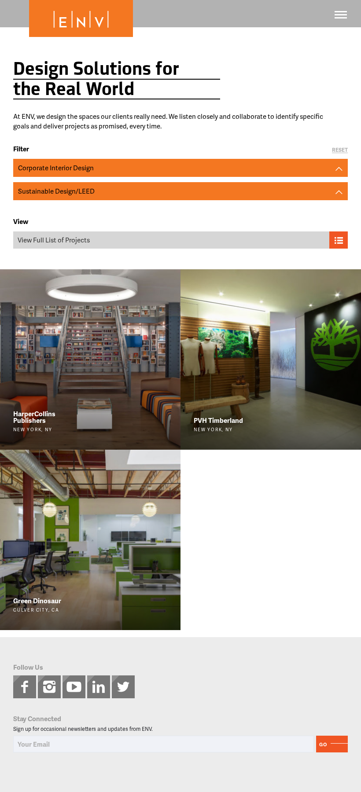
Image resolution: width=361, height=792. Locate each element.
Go (323, 744)
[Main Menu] (341, 14)
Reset (340, 150)
